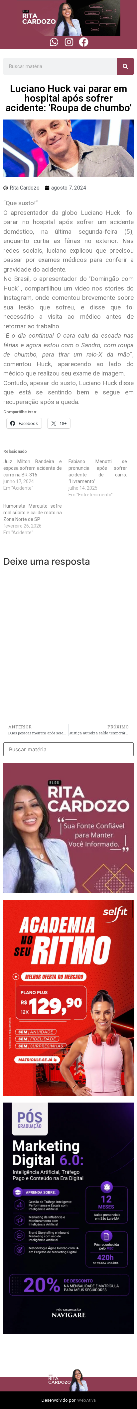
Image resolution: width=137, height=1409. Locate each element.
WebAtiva (86, 1400)
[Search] (125, 66)
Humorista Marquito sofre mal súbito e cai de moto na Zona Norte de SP (32, 512)
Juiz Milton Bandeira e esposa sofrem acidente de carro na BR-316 (32, 468)
